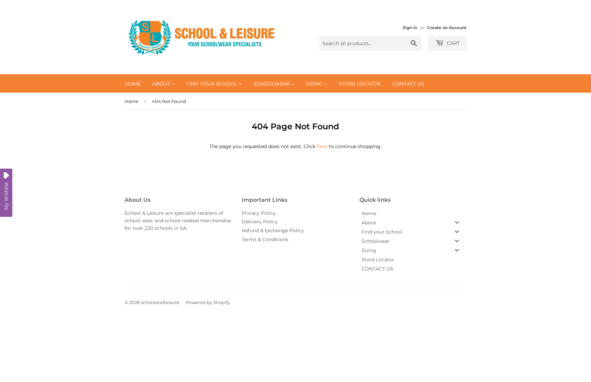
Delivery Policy (260, 222)
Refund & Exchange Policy (273, 230)
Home (131, 101)
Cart (452, 43)
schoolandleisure (160, 302)
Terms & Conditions (265, 239)
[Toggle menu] (456, 222)
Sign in (410, 27)
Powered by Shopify (208, 302)
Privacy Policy (259, 213)
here (322, 146)
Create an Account (447, 27)
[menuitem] (132, 83)
